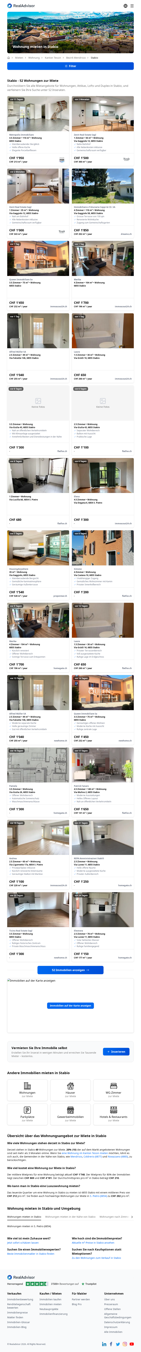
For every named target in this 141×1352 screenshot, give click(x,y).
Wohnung (34, 57)
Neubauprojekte (49, 1309)
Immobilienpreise (17, 1312)
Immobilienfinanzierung (54, 1314)
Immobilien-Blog (16, 1327)
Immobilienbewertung (20, 1299)
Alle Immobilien (113, 1331)
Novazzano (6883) (118, 1156)
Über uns (109, 1299)
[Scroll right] (130, 1217)
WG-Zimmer (113, 1094)
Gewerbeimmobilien (70, 1118)
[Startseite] (8, 57)
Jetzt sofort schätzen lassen (23, 1242)
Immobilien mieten (51, 1304)
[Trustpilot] (70, 1284)
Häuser (70, 1094)
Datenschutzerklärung (117, 1322)
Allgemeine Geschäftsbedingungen (117, 1315)
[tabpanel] (70, 1224)
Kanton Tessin (53, 57)
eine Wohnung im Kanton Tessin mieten (85, 1153)
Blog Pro (77, 1304)
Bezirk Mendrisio (76, 57)
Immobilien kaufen (50, 1299)
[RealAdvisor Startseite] (21, 5)
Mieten (19, 57)
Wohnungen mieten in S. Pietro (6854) (29, 1226)
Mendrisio (76, 1156)
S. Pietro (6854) (98, 1196)
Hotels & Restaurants (113, 1118)
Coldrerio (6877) (93, 1156)
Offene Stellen (112, 1309)
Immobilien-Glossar (18, 1322)
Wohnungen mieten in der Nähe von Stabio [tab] (70, 1216)
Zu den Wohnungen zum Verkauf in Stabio (96, 1257)
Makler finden (15, 1317)
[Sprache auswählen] (125, 6)
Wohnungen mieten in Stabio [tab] (24, 1216)
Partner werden (81, 1299)
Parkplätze (27, 1118)
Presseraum (111, 1304)
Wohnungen (27, 1094)
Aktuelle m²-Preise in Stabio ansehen (93, 1242)
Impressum (110, 1327)
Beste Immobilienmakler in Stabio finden (30, 1253)
